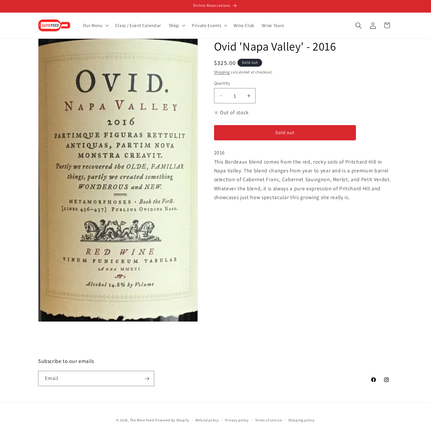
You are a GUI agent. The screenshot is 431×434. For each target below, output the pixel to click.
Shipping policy (301, 420)
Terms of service (268, 420)
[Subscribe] (147, 378)
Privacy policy (237, 420)
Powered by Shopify (172, 420)
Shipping (222, 72)
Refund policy (207, 420)
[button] (95, 25)
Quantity (222, 83)
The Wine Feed (142, 420)
